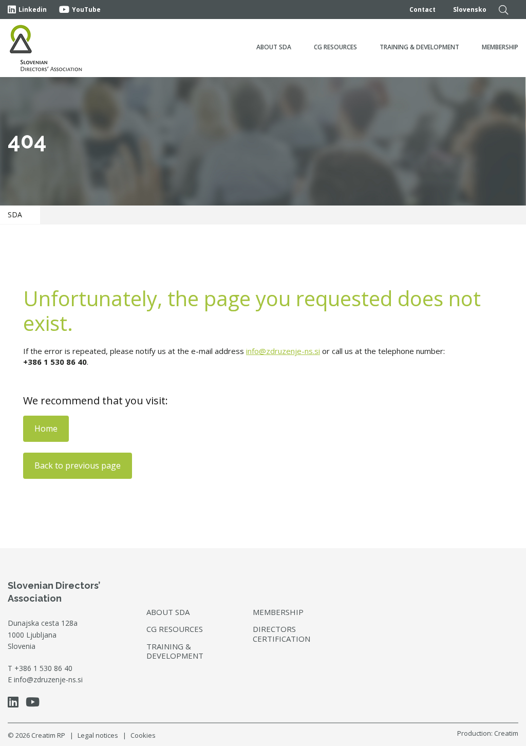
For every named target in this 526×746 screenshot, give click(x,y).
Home (46, 428)
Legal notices (98, 735)
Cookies (143, 735)
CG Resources (335, 47)
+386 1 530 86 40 (43, 668)
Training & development (419, 47)
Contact (422, 9)
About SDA (273, 47)
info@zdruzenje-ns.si (283, 351)
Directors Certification (281, 633)
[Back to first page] (46, 48)
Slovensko (469, 9)
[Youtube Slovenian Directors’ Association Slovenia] (35, 703)
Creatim (506, 733)
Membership (500, 47)
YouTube (86, 9)
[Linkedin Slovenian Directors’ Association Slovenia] (16, 703)
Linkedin (32, 9)
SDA (15, 214)
